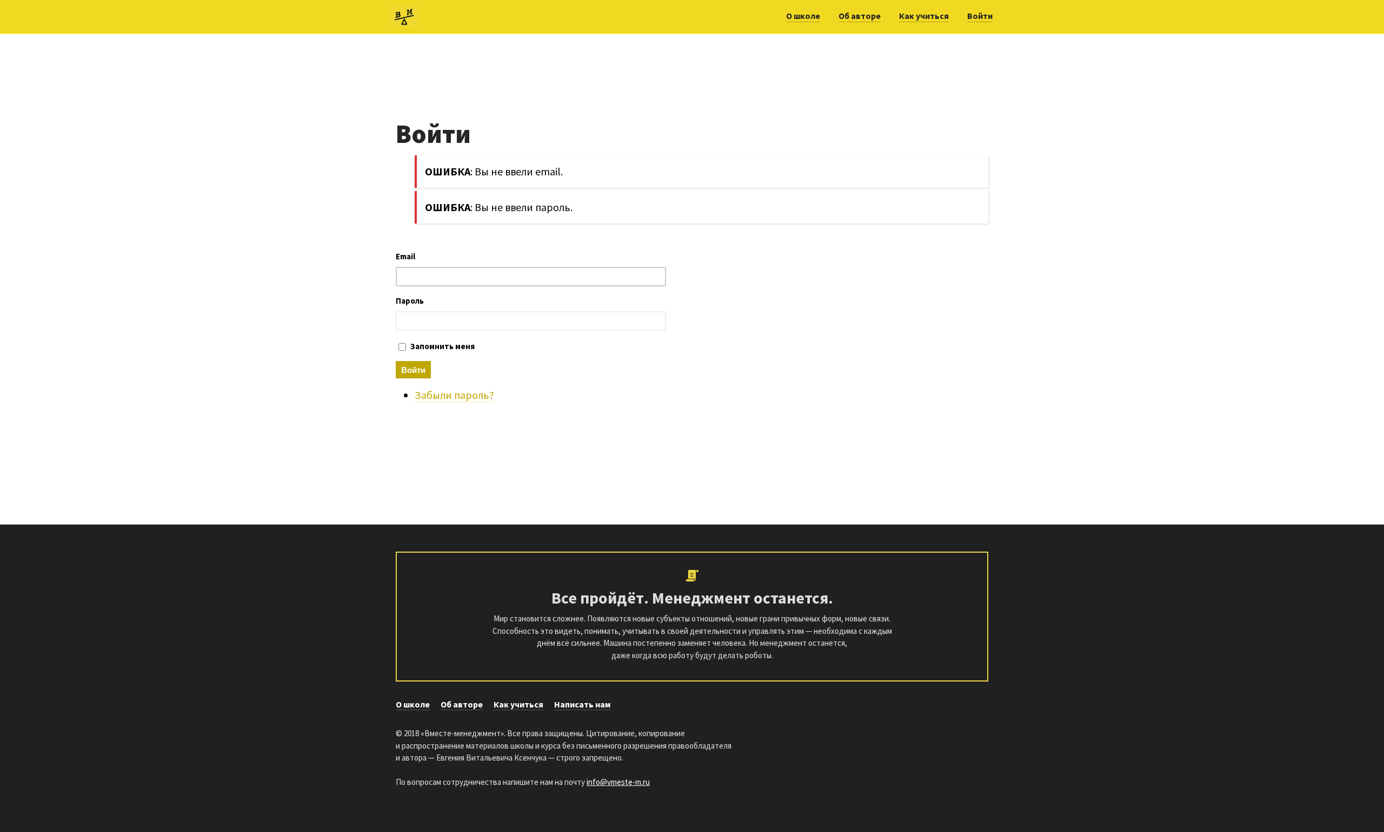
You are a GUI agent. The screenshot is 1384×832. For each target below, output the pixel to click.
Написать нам (582, 704)
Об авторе (860, 15)
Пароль (410, 301)
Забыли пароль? (454, 395)
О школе (803, 15)
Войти (980, 15)
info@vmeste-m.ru (618, 782)
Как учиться (924, 15)
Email (405, 256)
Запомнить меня (442, 346)
